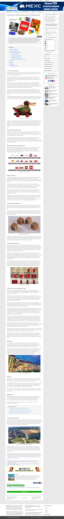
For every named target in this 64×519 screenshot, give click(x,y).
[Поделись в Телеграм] (37, 483)
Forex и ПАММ (47, 58)
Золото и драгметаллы (49, 62)
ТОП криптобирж (25, 11)
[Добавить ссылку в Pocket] (41, 483)
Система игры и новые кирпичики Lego (18, 59)
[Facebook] (48, 81)
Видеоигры (12, 64)
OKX (47, 43)
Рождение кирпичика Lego (16, 57)
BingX (47, 511)
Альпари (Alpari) (48, 52)
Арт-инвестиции (48, 68)
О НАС (32, 517)
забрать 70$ (56, 41)
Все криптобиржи (47, 514)
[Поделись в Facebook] (34, 483)
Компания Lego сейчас (14, 65)
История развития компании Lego (16, 52)
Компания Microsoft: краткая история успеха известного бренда (20, 409)
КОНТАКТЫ (39, 517)
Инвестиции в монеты (49, 66)
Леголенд (11, 60)
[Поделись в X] (39, 483)
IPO (45, 56)
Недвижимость (47, 60)
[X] (52, 81)
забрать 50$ (56, 43)
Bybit (47, 41)
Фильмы (11, 62)
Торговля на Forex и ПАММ (49, 50)
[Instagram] (54, 81)
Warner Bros (15, 388)
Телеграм (29, 479)
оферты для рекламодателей (16, 514)
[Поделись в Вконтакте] (35, 483)
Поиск (35, 0)
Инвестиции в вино (48, 70)
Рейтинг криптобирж (48, 39)
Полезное (33, 11)
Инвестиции (17, 11)
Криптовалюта (9, 11)
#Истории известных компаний (18, 485)
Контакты (40, 11)
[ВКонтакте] (50, 81)
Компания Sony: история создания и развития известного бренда (20, 411)
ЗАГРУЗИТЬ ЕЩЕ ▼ (24, 491)
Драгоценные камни (48, 64)
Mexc (46, 512)
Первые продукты (15, 54)
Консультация (30, 0)
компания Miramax (10, 385)
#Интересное (9, 485)
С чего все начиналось (14, 49)
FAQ (35, 517)
